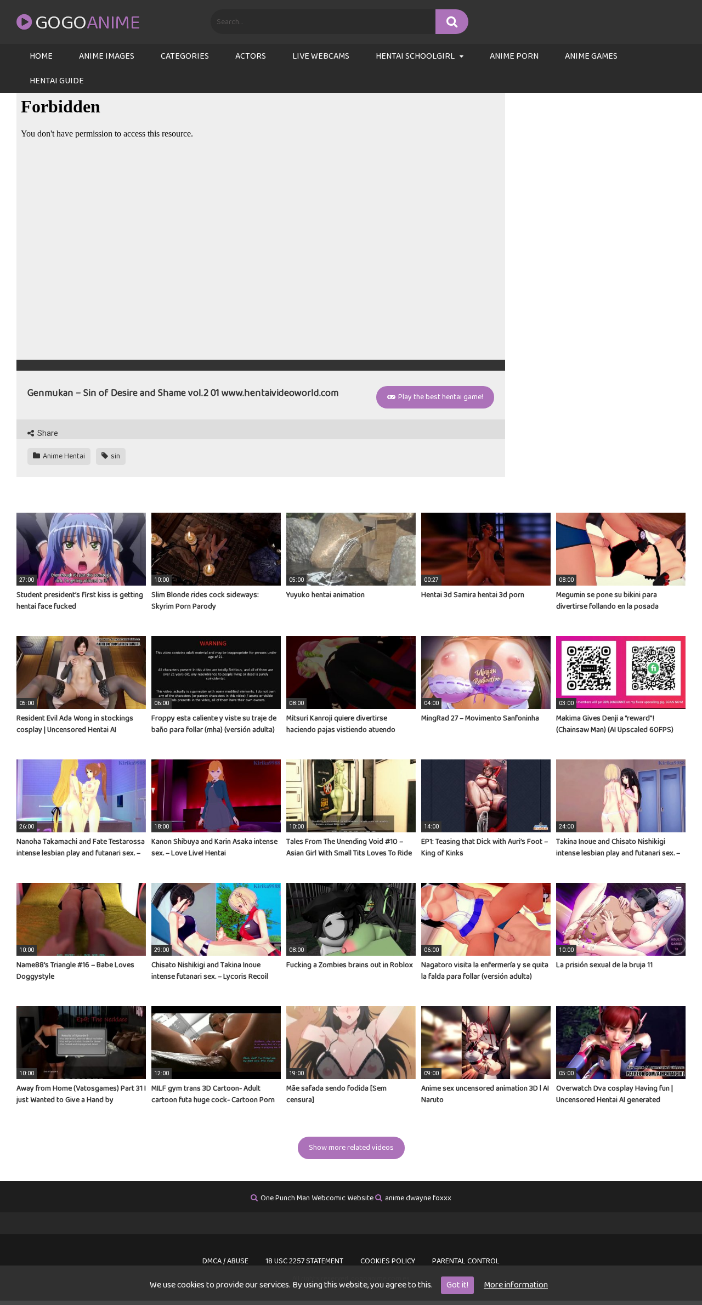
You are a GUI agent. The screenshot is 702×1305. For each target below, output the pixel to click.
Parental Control (466, 1261)
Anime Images (106, 56)
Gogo (87, 23)
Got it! (457, 1285)
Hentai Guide (57, 81)
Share (47, 433)
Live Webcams (320, 56)
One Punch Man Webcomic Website (317, 1198)
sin (114, 456)
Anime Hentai (63, 456)
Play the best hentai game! (440, 397)
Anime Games (591, 56)
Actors (250, 56)
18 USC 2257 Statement (304, 1261)
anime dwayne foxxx (418, 1198)
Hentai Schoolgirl (415, 56)
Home (41, 56)
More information (516, 1285)
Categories (185, 56)
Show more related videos (351, 1148)
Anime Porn (514, 56)
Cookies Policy (387, 1261)
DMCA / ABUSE (225, 1261)
